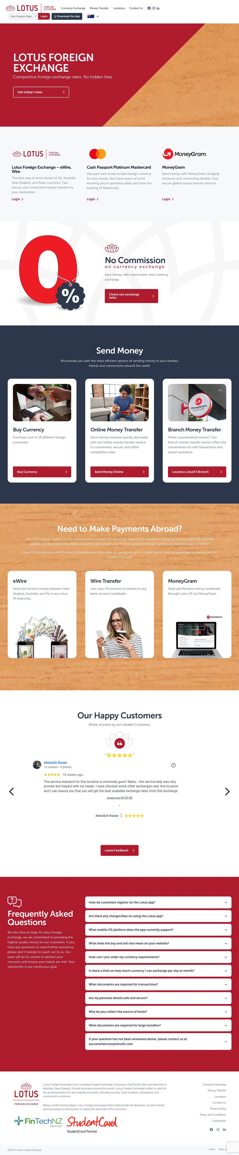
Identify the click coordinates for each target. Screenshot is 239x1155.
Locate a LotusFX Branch (190, 472)
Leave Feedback (116, 850)
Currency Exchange (214, 1084)
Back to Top (225, 1149)
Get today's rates (30, 92)
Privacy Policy (218, 1108)
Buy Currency (27, 472)
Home (212, 1149)
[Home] (31, 8)
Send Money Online (109, 472)
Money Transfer (217, 1090)
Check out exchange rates (124, 296)
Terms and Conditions (213, 1114)
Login (16, 199)
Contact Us (219, 1102)
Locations (220, 1096)
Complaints (219, 1120)
